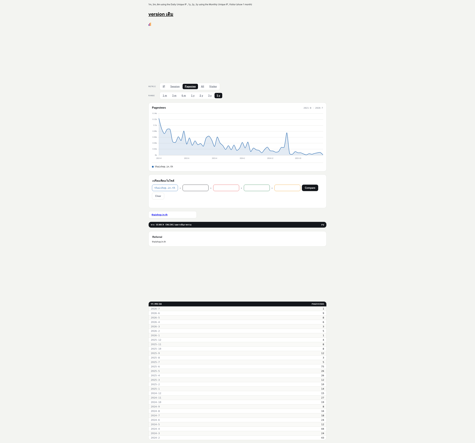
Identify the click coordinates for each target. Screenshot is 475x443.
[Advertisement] (237, 54)
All (202, 86)
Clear (158, 196)
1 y (192, 95)
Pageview (190, 86)
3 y (210, 95)
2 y (201, 95)
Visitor (213, 86)
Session (175, 86)
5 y (218, 95)
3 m (174, 95)
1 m (165, 95)
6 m (184, 95)
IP (164, 86)
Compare (310, 187)
